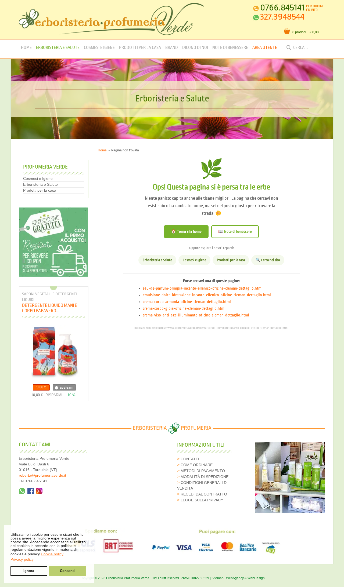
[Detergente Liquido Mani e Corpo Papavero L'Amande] (53, 352)
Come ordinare (197, 465)
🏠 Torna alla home (186, 231)
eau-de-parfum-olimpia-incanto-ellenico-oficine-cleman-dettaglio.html (203, 288)
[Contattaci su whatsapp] (22, 491)
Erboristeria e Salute (58, 47)
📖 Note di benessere (235, 231)
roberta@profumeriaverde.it (42, 475)
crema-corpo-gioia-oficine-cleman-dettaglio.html (184, 309)
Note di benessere (230, 47)
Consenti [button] (67, 571)
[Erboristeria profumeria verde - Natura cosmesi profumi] (112, 19)
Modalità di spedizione (204, 477)
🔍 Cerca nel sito (268, 260)
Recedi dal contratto (204, 494)
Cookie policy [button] (52, 554)
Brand (171, 47)
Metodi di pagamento (203, 471)
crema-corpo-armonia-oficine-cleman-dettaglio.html (187, 302)
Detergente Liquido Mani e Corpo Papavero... (49, 308)
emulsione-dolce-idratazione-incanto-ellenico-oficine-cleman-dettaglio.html (207, 295)
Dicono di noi (195, 47)
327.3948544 (282, 17)
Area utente (264, 47)
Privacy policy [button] (22, 559)
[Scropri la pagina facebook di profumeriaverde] (30, 491)
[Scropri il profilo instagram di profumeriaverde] (39, 491)
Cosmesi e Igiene (99, 47)
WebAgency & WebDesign (245, 578)
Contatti (190, 459)
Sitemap (218, 578)
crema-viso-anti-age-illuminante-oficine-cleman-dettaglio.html (196, 315)
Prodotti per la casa (140, 47)
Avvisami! (64, 387)
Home (26, 47)
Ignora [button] (28, 571)
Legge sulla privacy (202, 500)
